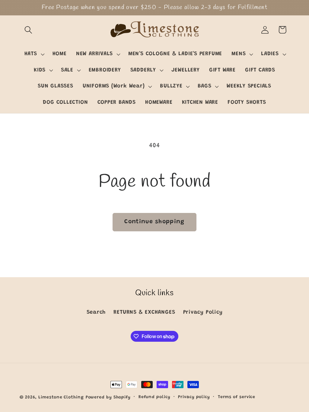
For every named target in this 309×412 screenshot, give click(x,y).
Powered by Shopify (108, 397)
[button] (28, 29)
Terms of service (237, 397)
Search (96, 312)
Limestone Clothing (61, 397)
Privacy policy (194, 397)
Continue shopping (154, 222)
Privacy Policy (203, 312)
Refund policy (154, 397)
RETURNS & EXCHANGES (144, 312)
